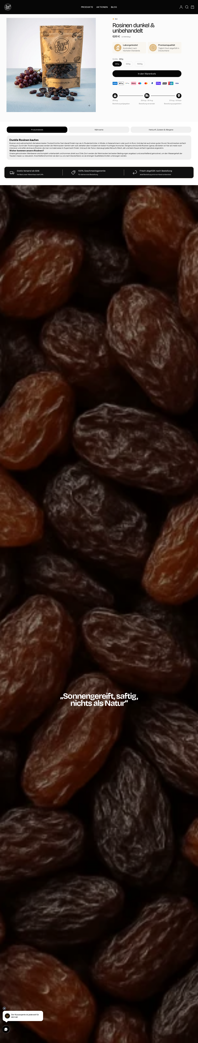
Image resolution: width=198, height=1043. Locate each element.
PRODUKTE (87, 7)
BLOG (114, 7)
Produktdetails (37, 130)
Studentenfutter (90, 143)
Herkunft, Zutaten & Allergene (161, 130)
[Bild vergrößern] (89, 105)
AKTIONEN (102, 7)
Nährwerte (99, 130)
